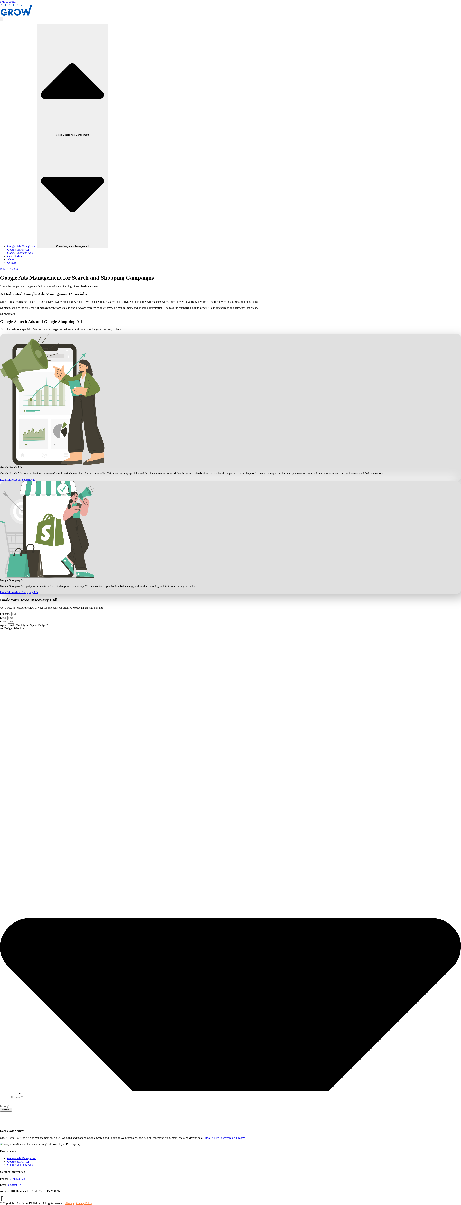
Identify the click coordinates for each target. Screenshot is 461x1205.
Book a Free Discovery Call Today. (225, 1137)
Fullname (5, 613)
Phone (4, 621)
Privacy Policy (84, 1203)
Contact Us (14, 1184)
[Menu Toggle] (1, 19)
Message (5, 1106)
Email (3, 617)
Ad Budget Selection (12, 628)
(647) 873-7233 (17, 1178)
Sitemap (69, 1203)
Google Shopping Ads (20, 252)
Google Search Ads (18, 249)
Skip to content (8, 1)
